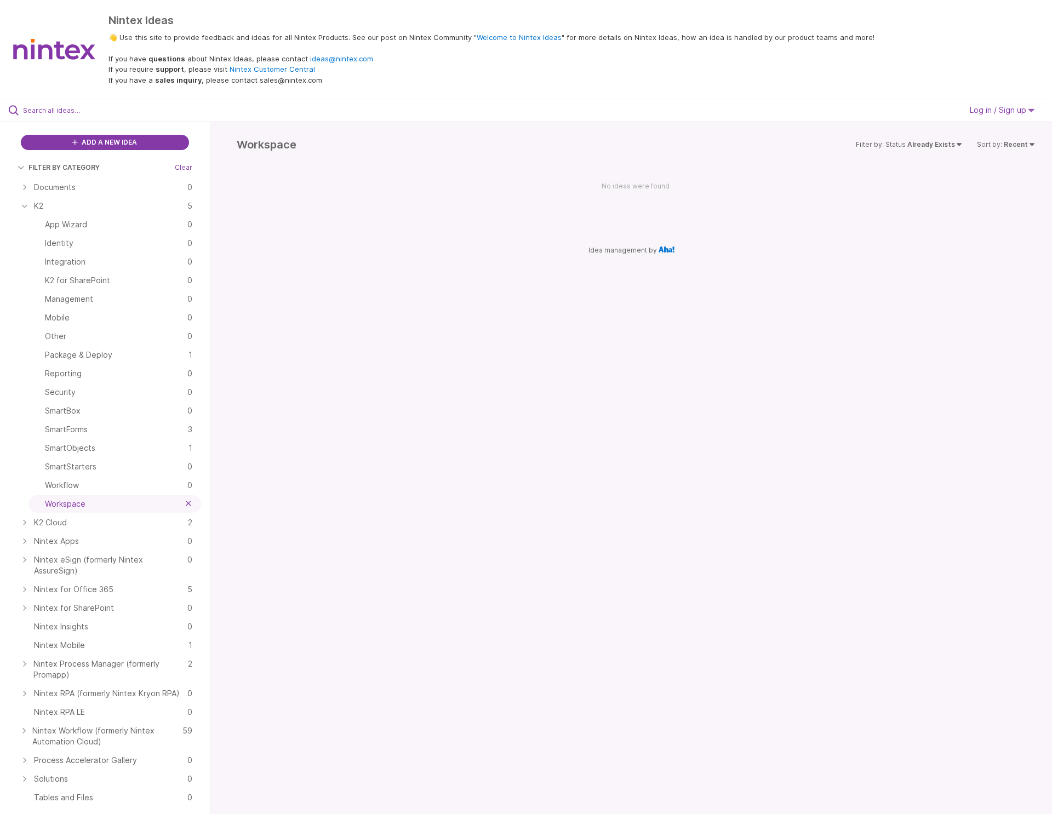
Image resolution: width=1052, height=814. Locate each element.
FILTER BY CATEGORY (64, 167)
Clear (183, 167)
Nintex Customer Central (272, 69)
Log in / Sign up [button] (999, 109)
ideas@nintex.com (341, 58)
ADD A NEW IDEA (108, 142)
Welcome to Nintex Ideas (519, 37)
